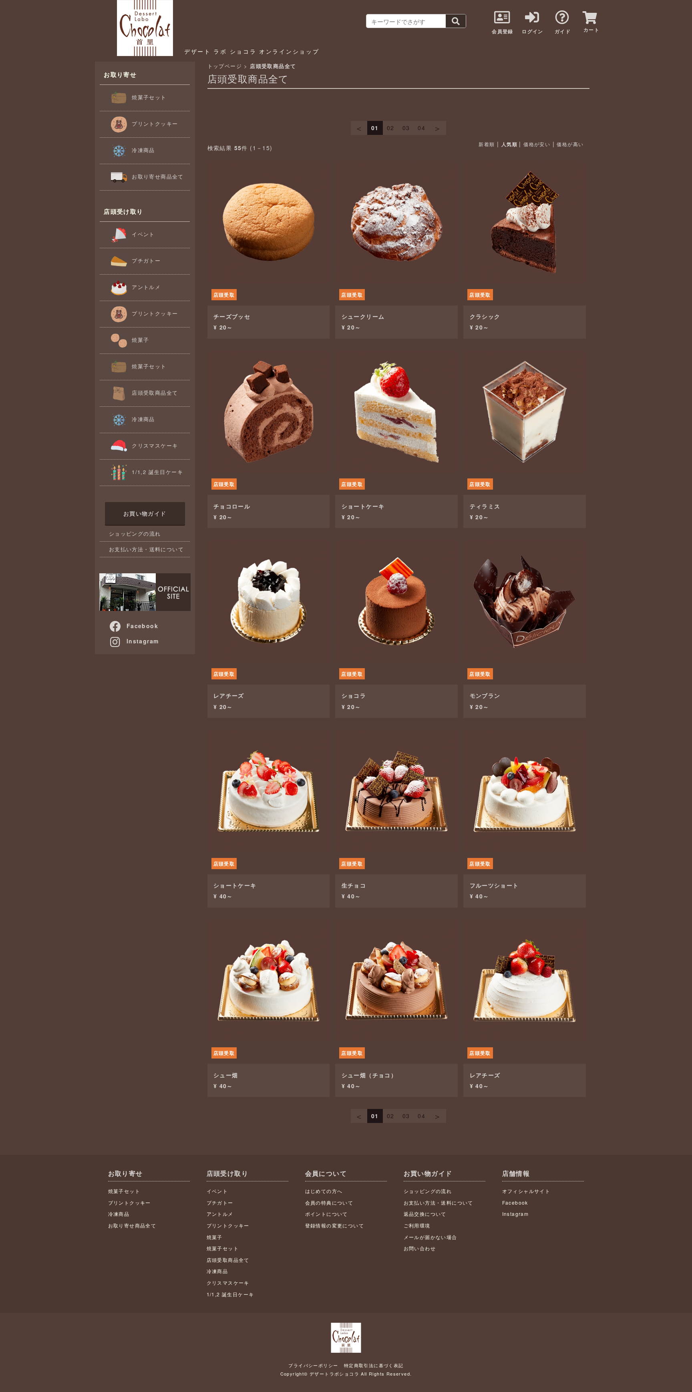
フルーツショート (494, 885)
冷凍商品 (142, 150)
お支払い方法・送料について (146, 549)
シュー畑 (225, 1075)
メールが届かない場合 (430, 1236)
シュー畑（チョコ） (369, 1075)
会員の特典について (329, 1202)
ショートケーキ (363, 506)
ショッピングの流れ (135, 533)
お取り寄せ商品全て (157, 176)
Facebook (142, 626)
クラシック (485, 316)
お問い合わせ (420, 1248)
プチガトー (145, 260)
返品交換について (425, 1213)
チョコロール (231, 506)
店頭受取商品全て (154, 392)
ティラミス (485, 506)
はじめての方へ (324, 1190)
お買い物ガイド (145, 513)
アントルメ (145, 287)
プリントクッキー (154, 123)
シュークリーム (363, 316)
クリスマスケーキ (154, 445)
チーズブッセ (231, 316)
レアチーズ (228, 695)
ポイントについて (326, 1213)
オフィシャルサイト (526, 1190)
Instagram (143, 641)
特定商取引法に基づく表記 (374, 1365)
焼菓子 (139, 339)
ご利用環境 (417, 1225)
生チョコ (354, 885)
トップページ (224, 66)
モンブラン (485, 695)
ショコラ (354, 695)
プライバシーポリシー (313, 1365)
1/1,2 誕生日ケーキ (156, 472)
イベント (142, 234)
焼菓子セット (148, 97)
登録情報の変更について (334, 1225)
